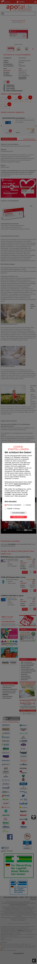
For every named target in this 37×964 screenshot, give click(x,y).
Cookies (18, 485)
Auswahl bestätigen (18, 513)
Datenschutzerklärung (21, 484)
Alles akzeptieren (18, 517)
